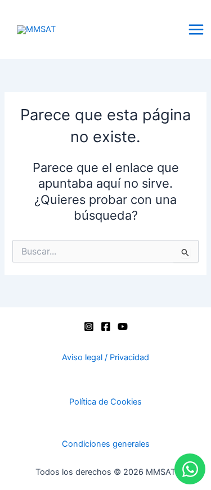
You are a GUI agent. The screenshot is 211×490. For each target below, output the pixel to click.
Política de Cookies (105, 402)
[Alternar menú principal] (196, 29)
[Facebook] (106, 326)
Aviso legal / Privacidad (105, 357)
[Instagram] (89, 326)
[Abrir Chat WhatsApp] (189, 468)
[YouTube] (123, 326)
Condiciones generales (106, 444)
